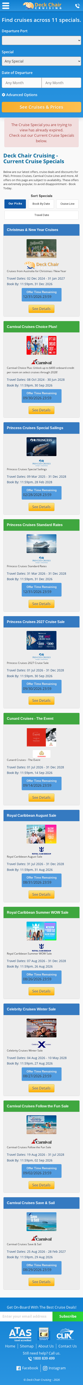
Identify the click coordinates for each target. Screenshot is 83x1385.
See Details (41, 308)
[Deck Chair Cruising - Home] (42, 5)
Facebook (30, 1368)
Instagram (57, 1368)
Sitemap (27, 1346)
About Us (46, 1346)
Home (10, 1346)
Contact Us (67, 1346)
